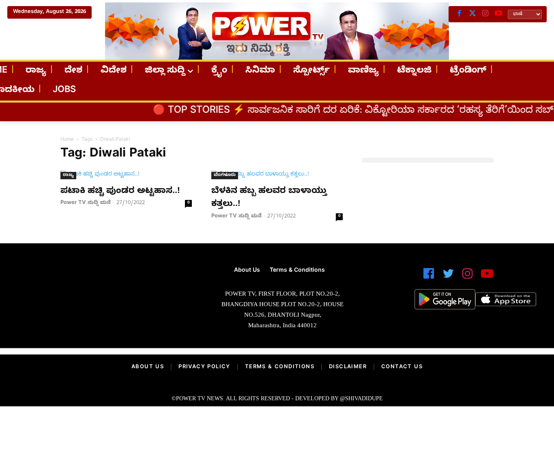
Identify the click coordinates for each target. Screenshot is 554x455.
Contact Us (402, 367)
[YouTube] (498, 14)
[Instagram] (485, 14)
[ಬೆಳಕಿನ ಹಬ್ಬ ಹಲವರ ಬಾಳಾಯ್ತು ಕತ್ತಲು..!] (277, 175)
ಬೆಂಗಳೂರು (225, 175)
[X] (472, 14)
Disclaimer (348, 367)
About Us (147, 367)
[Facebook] (459, 14)
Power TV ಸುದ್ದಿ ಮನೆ (85, 203)
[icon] (428, 277)
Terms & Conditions (279, 367)
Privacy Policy (204, 367)
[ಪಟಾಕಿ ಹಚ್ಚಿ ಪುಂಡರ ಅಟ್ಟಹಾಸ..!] (126, 175)
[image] (96, 291)
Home (67, 140)
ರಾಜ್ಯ (68, 175)
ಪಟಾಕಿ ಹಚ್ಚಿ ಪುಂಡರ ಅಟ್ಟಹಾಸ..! (120, 191)
